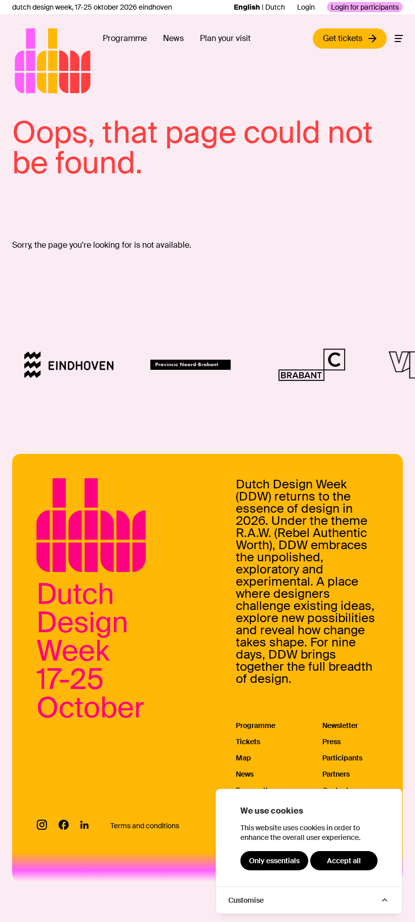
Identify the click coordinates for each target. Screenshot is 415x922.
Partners (336, 774)
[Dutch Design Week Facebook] (63, 825)
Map (243, 757)
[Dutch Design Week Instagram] (41, 825)
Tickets (248, 741)
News (173, 38)
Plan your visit (225, 38)
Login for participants (365, 7)
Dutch (275, 7)
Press (331, 741)
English (247, 7)
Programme (125, 38)
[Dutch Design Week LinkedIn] (84, 825)
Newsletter (340, 725)
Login (306, 7)
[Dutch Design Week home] (26, 60)
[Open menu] (399, 38)
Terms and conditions (144, 825)
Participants (342, 757)
